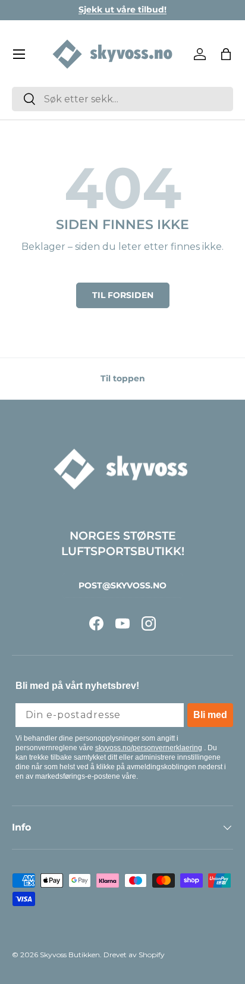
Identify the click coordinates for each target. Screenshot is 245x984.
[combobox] (122, 99)
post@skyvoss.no (122, 585)
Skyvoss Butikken (70, 954)
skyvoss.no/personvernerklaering (148, 748)
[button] (226, 54)
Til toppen (122, 378)
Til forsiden (122, 295)
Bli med (210, 715)
